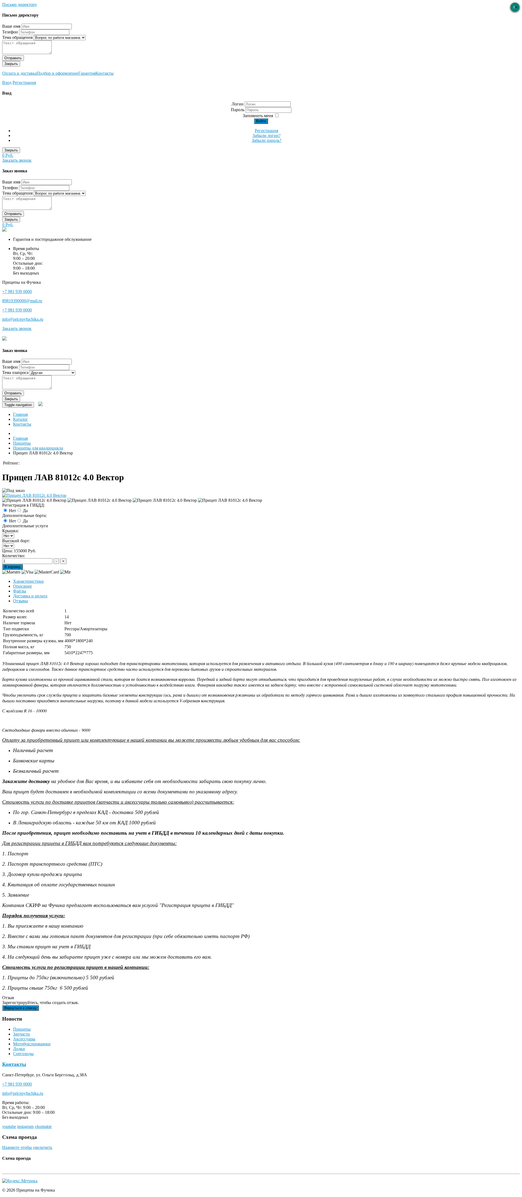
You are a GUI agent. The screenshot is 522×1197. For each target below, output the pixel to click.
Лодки (19, 1048)
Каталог (20, 419)
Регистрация (24, 82)
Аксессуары (24, 1039)
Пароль (238, 109)
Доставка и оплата (30, 596)
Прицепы (22, 1029)
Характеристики (28, 581)
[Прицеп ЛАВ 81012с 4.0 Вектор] (34, 495)
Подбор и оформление (57, 73)
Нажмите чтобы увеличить (27, 1147)
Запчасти (21, 1034)
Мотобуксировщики (32, 1044)
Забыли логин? (267, 135)
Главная (20, 414)
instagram (25, 1126)
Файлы (19, 591)
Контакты (104, 73)
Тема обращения (17, 37)
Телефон (10, 32)
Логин (238, 104)
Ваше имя (11, 26)
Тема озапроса (15, 372)
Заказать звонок (17, 160)
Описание (22, 586)
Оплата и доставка (19, 73)
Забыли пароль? (266, 140)
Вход (6, 82)
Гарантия (86, 73)
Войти (261, 121)
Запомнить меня (258, 115)
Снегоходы (23, 1053)
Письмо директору (19, 4)
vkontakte (43, 1126)
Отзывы (20, 600)
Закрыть (11, 64)
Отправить (13, 58)
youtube (9, 1126)
